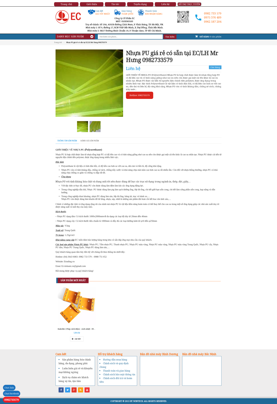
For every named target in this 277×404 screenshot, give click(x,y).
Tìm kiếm (170, 36)
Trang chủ (58, 42)
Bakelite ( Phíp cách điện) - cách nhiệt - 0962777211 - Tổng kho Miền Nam (89, 329)
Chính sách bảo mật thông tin (119, 374)
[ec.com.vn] (68, 16)
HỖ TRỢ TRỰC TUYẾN (189, 4)
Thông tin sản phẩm (67, 140)
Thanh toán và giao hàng (116, 370)
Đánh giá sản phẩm (90, 140)
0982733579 (11, 399)
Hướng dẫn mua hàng (115, 359)
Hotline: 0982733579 (140, 95)
